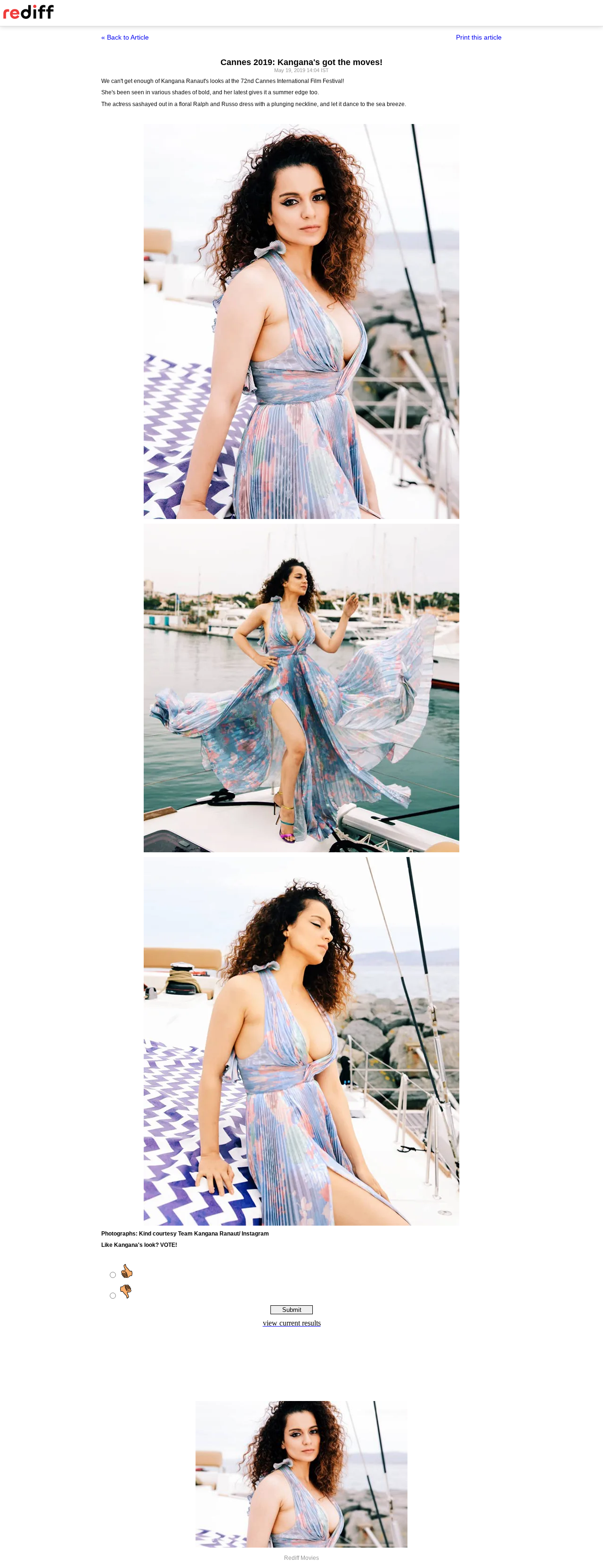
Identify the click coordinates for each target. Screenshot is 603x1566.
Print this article (479, 37)
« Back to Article (125, 37)
